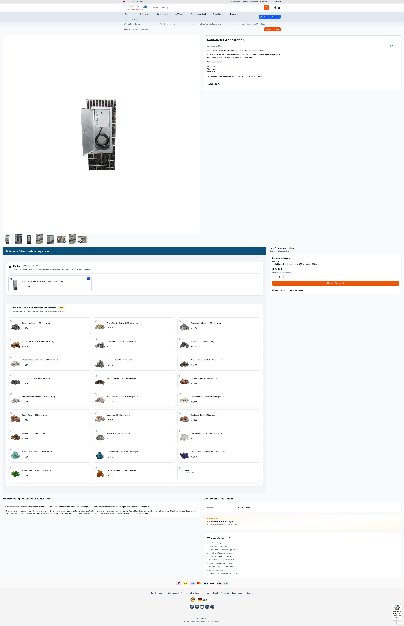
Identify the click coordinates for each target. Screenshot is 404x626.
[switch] (397, 618)
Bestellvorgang (157, 593)
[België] (132, 9)
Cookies (250, 593)
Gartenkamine (162, 14)
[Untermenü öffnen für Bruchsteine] (152, 14)
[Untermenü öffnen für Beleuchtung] (226, 14)
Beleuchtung (218, 14)
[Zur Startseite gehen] (135, 6)
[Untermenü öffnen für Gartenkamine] (171, 14)
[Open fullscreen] (101, 134)
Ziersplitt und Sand (198, 14)
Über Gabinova (196, 593)
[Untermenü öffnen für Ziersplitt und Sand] (208, 14)
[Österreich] (139, 9)
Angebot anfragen (272, 29)
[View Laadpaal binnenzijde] (18, 239)
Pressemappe (237, 593)
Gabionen (129, 14)
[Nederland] (129, 9)
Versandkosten (286, 272)
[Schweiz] (137, 9)
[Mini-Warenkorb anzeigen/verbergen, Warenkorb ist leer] (279, 7)
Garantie (225, 593)
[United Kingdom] (142, 9)
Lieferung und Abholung (215, 46)
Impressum (278, 2)
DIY (271, 2)
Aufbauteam (264, 2)
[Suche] (266, 7)
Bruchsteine (144, 14)
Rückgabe (245, 2)
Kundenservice (235, 2)
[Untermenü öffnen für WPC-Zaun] (186, 14)
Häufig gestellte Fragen (177, 593)
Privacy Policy (215, 621)
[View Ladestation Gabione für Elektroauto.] (7, 239)
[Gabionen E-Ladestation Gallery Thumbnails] (45, 239)
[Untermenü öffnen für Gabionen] (135, 14)
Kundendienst (212, 593)
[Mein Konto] (275, 7)
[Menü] (400, 605)
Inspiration (234, 14)
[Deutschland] (134, 9)
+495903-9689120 (137, 2)
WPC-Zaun (179, 14)
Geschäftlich (254, 2)
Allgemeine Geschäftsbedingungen (196, 621)
